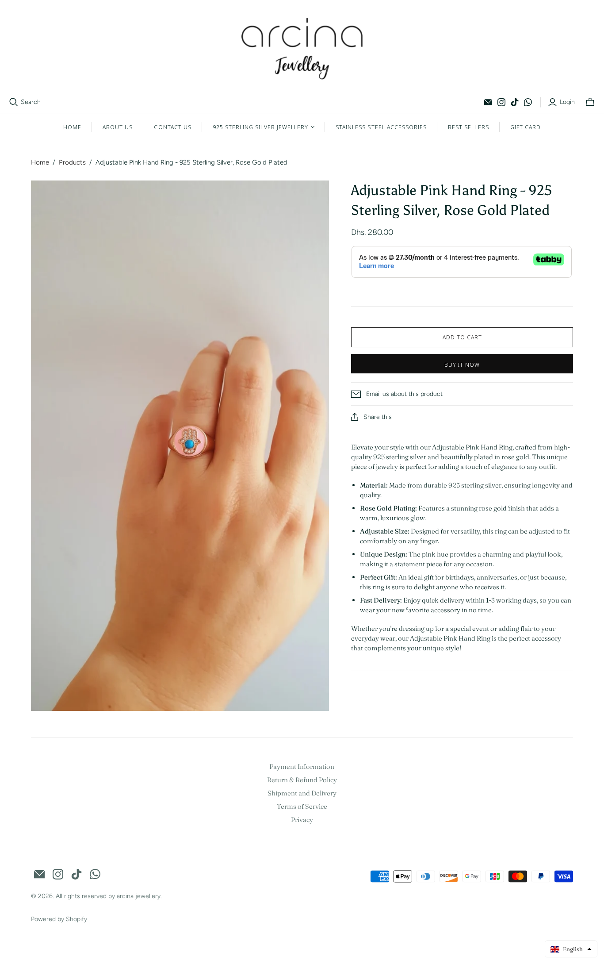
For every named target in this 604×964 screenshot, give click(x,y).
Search (31, 102)
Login (567, 102)
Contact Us (172, 127)
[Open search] (13, 102)
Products (72, 162)
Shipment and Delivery (302, 793)
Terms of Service (302, 806)
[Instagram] (501, 102)
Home (72, 127)
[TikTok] (515, 102)
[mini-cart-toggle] (590, 102)
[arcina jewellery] (302, 49)
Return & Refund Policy (302, 780)
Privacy (302, 819)
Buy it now (462, 365)
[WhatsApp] (528, 102)
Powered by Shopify (59, 919)
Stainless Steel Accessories (381, 127)
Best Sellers (468, 127)
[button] (571, 949)
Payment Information (301, 766)
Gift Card (525, 127)
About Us (118, 127)
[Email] (488, 102)
